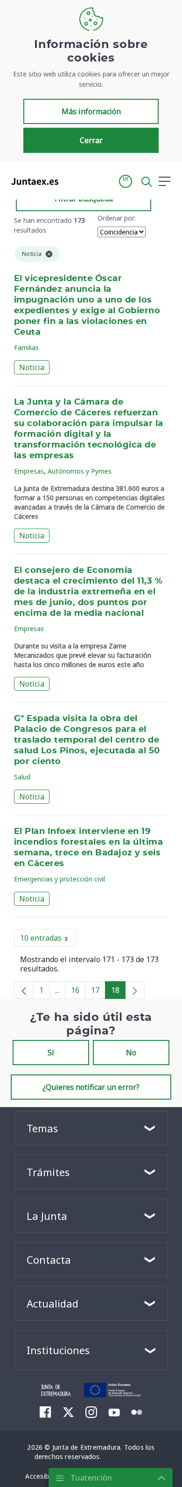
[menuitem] (45, 1412)
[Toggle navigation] (71, 181)
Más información (91, 111)
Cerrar (91, 140)
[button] (125, 181)
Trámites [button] (48, 1172)
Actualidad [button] (52, 1303)
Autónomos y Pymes (80, 471)
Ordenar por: (117, 217)
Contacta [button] (49, 1260)
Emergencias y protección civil (59, 878)
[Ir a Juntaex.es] (31, 181)
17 (98, 992)
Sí (51, 1052)
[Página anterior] (24, 990)
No (131, 1052)
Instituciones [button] (58, 1350)
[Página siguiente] (135, 990)
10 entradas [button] (48, 940)
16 (78, 992)
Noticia (31, 367)
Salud (22, 776)
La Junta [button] (47, 1216)
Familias (26, 347)
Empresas (29, 471)
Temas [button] (42, 1128)
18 (118, 992)
